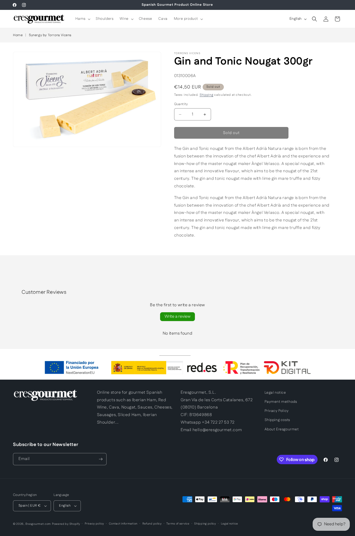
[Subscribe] (100, 459)
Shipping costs (277, 420)
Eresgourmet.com (38, 524)
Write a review (177, 317)
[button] (82, 18)
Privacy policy (94, 524)
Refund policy (152, 524)
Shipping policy (205, 524)
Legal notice (275, 392)
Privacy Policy (277, 410)
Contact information (123, 524)
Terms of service (177, 524)
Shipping (206, 95)
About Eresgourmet (282, 429)
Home (18, 35)
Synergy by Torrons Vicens (50, 35)
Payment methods (281, 401)
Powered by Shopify (66, 524)
